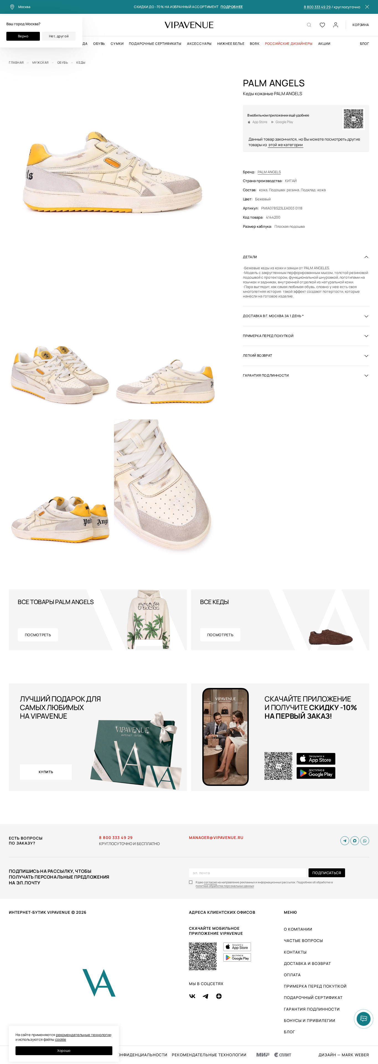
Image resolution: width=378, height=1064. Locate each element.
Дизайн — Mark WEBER (344, 1054)
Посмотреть (38, 634)
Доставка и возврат (307, 963)
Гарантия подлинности (312, 1009)
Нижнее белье (230, 44)
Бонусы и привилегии (309, 1020)
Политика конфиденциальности (128, 1054)
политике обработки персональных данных (225, 886)
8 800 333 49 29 (317, 7)
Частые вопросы (303, 940)
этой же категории (286, 144)
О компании (298, 929)
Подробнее (232, 7)
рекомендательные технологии (83, 1034)
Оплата (292, 974)
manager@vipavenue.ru (216, 837)
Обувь (99, 44)
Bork (254, 44)
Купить (46, 772)
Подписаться (326, 872)
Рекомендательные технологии (209, 1054)
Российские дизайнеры (289, 44)
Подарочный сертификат (313, 997)
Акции (324, 44)
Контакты (295, 952)
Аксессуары (199, 44)
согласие (210, 882)
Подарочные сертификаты (155, 44)
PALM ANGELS (269, 172)
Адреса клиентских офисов (222, 912)
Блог (364, 44)
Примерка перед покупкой (315, 986)
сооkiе (60, 1039)
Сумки (117, 44)
